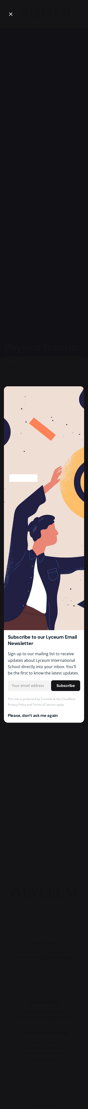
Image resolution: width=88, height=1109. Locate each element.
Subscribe (65, 685)
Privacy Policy (17, 704)
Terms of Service (44, 704)
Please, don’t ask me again (33, 715)
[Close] (11, 14)
